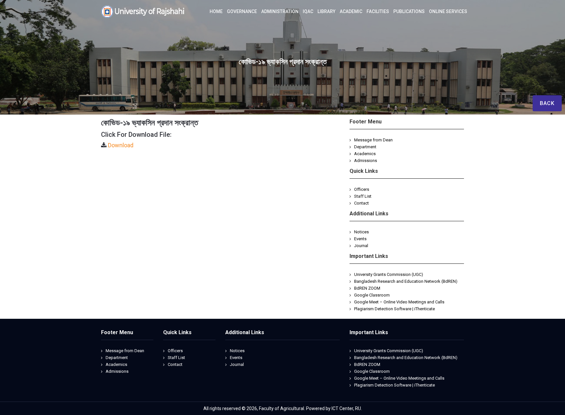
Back (547, 103)
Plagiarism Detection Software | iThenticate (394, 308)
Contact (361, 203)
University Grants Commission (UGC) (388, 274)
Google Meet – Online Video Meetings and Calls (399, 301)
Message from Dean (373, 139)
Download (120, 145)
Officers (361, 189)
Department (365, 146)
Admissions (365, 160)
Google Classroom (372, 295)
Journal (361, 245)
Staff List (362, 196)
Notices (361, 231)
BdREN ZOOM (367, 288)
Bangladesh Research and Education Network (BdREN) (405, 281)
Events (360, 238)
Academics (365, 153)
